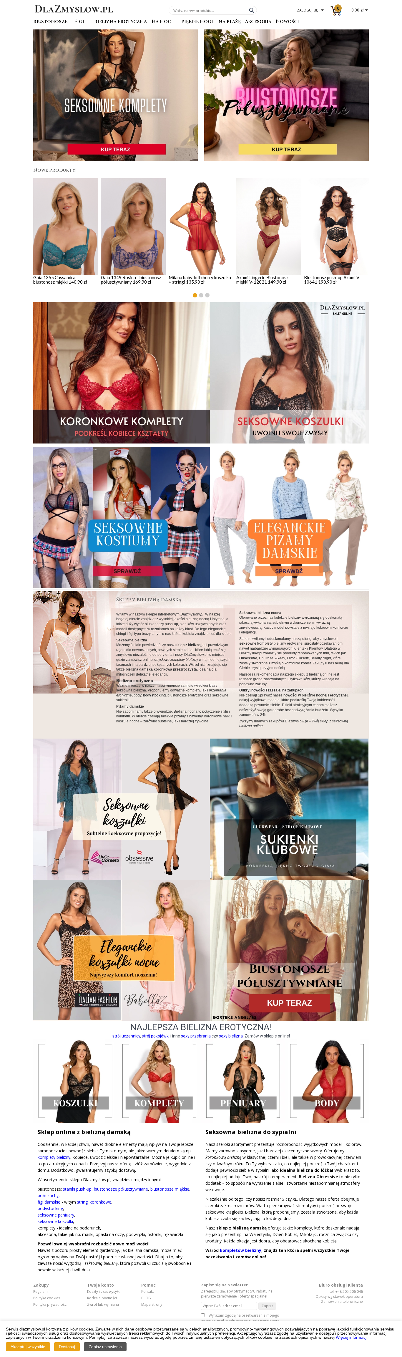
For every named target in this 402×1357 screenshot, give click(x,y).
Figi (79, 22)
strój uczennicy (126, 1036)
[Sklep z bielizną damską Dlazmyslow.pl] (73, 17)
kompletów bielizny (240, 1250)
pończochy (48, 1195)
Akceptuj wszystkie (28, 1346)
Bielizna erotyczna (120, 22)
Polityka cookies (46, 1298)
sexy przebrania (196, 1036)
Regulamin (42, 1291)
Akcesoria (258, 22)
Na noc (161, 22)
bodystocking (50, 1208)
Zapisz (267, 1305)
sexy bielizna (231, 1036)
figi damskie (49, 1202)
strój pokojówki (156, 1036)
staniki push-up (77, 1189)
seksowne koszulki (55, 1221)
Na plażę (229, 22)
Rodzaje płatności (102, 1298)
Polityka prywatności (50, 1304)
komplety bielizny (54, 1157)
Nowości (287, 22)
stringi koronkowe (94, 1202)
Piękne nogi (197, 22)
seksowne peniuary (56, 1215)
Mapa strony (151, 1304)
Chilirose (266, 658)
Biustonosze (50, 22)
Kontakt (147, 1291)
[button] (195, 295)
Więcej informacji (351, 1337)
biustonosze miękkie (169, 1189)
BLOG (146, 1298)
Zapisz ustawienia (105, 1346)
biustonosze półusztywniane (121, 1189)
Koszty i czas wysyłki (103, 1291)
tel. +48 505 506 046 (346, 1291)
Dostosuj (67, 1346)
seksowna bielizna (131, 690)
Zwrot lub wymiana (103, 1304)
